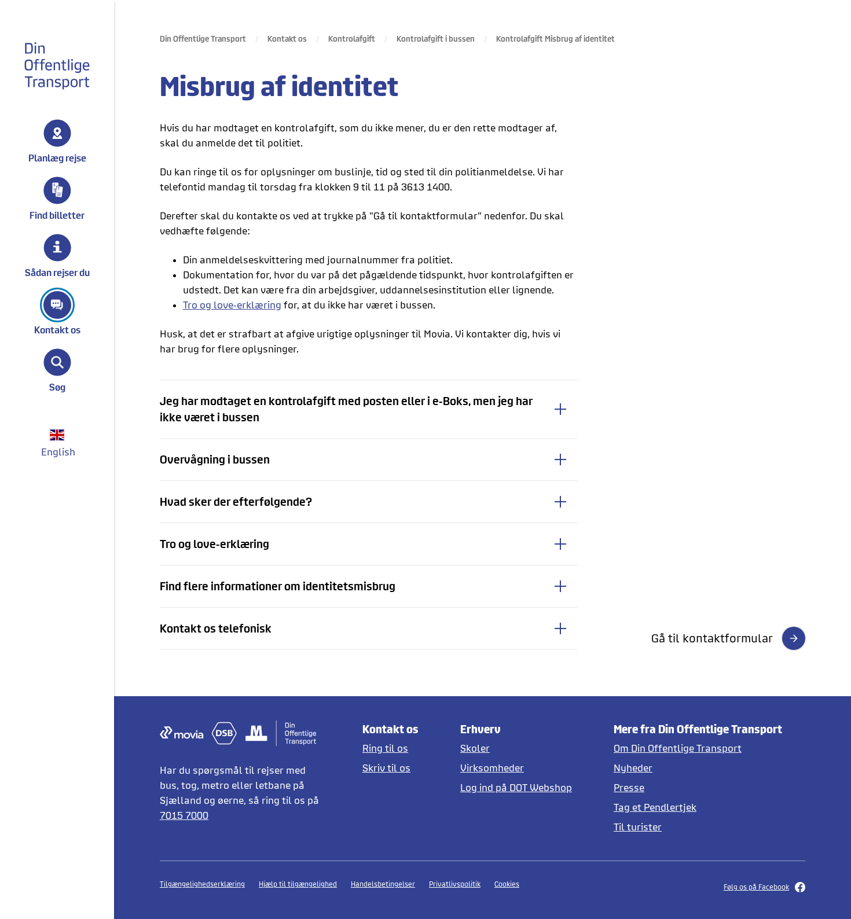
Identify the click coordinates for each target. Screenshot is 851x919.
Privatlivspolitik (454, 884)
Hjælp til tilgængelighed (298, 884)
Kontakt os (57, 329)
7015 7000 (184, 815)
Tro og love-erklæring (232, 304)
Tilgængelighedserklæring (202, 884)
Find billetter (57, 214)
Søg (57, 386)
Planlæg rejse (57, 157)
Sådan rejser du (57, 272)
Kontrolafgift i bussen (436, 38)
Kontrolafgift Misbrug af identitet (555, 38)
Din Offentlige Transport (203, 38)
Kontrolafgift (351, 38)
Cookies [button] (506, 884)
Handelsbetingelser (383, 884)
